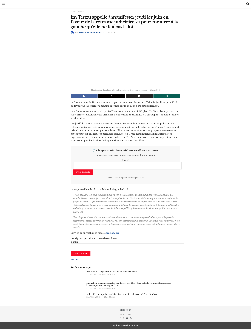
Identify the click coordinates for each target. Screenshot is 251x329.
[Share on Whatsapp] (166, 96)
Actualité (81, 12)
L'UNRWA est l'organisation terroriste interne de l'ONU (112, 271)
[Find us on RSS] (131, 318)
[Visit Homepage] (125, 4)
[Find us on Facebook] (120, 318)
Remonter (125, 310)
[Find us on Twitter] (123, 318)
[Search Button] (247, 4)
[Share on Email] (139, 96)
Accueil (73, 12)
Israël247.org (112, 233)
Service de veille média (90, 32)
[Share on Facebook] (84, 96)
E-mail (125, 160)
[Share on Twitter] (111, 96)
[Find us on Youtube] (127, 318)
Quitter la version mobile (125, 325)
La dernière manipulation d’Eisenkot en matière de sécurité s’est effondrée (121, 294)
